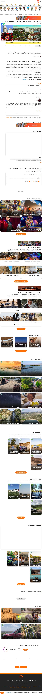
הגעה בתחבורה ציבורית (9, 45)
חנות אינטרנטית (16, 680)
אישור (2, 692)
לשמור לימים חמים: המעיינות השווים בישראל (34, 423)
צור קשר (33, 680)
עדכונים (26, 174)
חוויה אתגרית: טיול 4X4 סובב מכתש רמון (25, 497)
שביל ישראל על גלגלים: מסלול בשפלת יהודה (13, 637)
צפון (27, 683)
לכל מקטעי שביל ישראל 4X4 (21, 472)
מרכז (24, 683)
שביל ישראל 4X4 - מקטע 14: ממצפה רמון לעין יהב (36, 468)
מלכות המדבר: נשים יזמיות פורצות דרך (32, 309)
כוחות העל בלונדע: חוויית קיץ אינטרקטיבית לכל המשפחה (32, 214)
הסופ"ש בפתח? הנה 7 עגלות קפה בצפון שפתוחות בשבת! (12, 564)
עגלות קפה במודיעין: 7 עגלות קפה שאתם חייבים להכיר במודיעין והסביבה (24, 564)
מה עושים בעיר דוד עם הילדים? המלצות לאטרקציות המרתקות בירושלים (32, 262)
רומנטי (32, 45)
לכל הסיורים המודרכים (9, 42)
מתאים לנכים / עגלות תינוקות (35, 48)
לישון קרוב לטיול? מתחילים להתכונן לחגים (33, 637)
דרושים (28, 680)
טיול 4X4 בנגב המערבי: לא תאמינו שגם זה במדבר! (13, 497)
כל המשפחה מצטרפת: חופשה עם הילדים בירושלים (33, 391)
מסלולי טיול (26, 681)
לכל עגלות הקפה (21, 584)
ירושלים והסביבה (20, 683)
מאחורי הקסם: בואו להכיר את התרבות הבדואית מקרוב (11, 323)
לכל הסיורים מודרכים (21, 598)
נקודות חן (21, 681)
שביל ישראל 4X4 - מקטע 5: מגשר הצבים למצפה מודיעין (36, 452)
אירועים (18, 681)
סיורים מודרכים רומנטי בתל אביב (36, 159)
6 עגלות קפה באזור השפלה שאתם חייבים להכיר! (35, 565)
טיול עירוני (17, 45)
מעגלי (27, 45)
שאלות (30, 174)
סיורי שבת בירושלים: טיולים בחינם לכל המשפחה (11, 276)
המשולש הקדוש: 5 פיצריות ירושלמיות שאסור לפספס (11, 262)
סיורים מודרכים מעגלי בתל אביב (26, 159)
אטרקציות (30, 681)
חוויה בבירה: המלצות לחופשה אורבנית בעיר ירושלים (31, 276)
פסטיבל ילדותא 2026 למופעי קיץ (14, 230)
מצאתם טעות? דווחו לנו (9, 118)
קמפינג (11, 681)
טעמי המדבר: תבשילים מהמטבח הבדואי (34, 407)
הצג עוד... (40, 162)
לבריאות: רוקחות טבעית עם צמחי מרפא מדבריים (11, 309)
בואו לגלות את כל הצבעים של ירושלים (21, 281)
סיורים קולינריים (37, 594)
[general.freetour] (21, 18)
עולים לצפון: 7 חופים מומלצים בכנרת (35, 375)
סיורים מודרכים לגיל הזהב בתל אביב (15, 159)
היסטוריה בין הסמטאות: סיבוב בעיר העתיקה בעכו (12, 375)
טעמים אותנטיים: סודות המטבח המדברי (32, 322)
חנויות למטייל (23, 680)
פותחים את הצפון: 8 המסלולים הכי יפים (13, 423)
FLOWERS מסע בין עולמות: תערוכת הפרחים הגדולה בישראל (32, 229)
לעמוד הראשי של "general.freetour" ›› (31, 122)
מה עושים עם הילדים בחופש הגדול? (34, 621)
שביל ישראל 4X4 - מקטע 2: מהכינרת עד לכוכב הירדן (13, 452)
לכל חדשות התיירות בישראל (21, 350)
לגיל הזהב (22, 45)
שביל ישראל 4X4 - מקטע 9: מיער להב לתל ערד (25, 452)
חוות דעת (35, 174)
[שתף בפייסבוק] (2, 24)
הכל (39, 174)
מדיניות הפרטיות (8, 692)
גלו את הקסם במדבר (21, 328)
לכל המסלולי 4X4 (21, 517)
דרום (15, 683)
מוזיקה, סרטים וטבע (16, 621)
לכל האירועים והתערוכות (21, 234)
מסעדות (14, 681)
